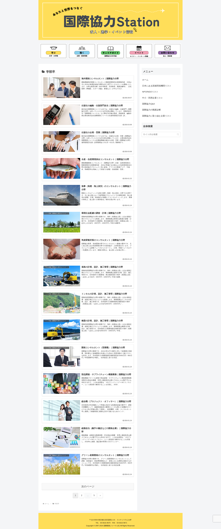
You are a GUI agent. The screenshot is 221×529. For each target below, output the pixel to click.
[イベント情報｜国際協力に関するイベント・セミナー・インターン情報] (139, 51)
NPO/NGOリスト (150, 92)
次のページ (87, 486)
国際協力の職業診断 (151, 110)
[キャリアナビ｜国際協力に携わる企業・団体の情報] (81, 51)
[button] (178, 134)
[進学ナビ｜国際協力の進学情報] (53, 51)
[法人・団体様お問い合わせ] (167, 51)
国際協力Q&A (148, 104)
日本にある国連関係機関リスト (156, 86)
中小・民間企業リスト (152, 98)
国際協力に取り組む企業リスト (156, 116)
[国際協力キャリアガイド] (110, 51)
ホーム (145, 80)
